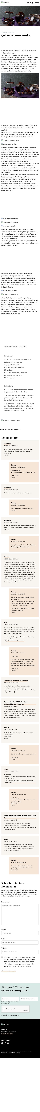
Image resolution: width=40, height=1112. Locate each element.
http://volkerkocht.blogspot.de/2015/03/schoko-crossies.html (18, 781)
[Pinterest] (32, 3)
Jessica (6, 727)
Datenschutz (11, 1052)
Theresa (6, 557)
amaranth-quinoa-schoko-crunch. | (16, 681)
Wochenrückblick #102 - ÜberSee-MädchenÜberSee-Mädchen (15, 703)
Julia (5, 622)
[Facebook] (30, 3)
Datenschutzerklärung (25, 966)
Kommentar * (5, 902)
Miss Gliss (7, 444)
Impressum (4, 1052)
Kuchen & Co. (11, 32)
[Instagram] (28, 3)
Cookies (18, 1052)
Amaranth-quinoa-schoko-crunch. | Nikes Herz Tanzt (20, 817)
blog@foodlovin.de (7, 1033)
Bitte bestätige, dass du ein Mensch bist (9, 1002)
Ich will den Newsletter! (10, 1015)
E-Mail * (3, 939)
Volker (6, 769)
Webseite (4, 948)
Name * (3, 929)
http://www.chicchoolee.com (15, 641)
